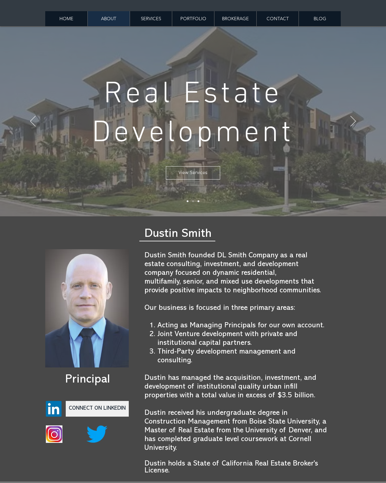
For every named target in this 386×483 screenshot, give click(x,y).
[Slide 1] (187, 201)
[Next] (353, 121)
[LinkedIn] (54, 409)
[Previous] (33, 121)
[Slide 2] (193, 201)
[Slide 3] (198, 201)
